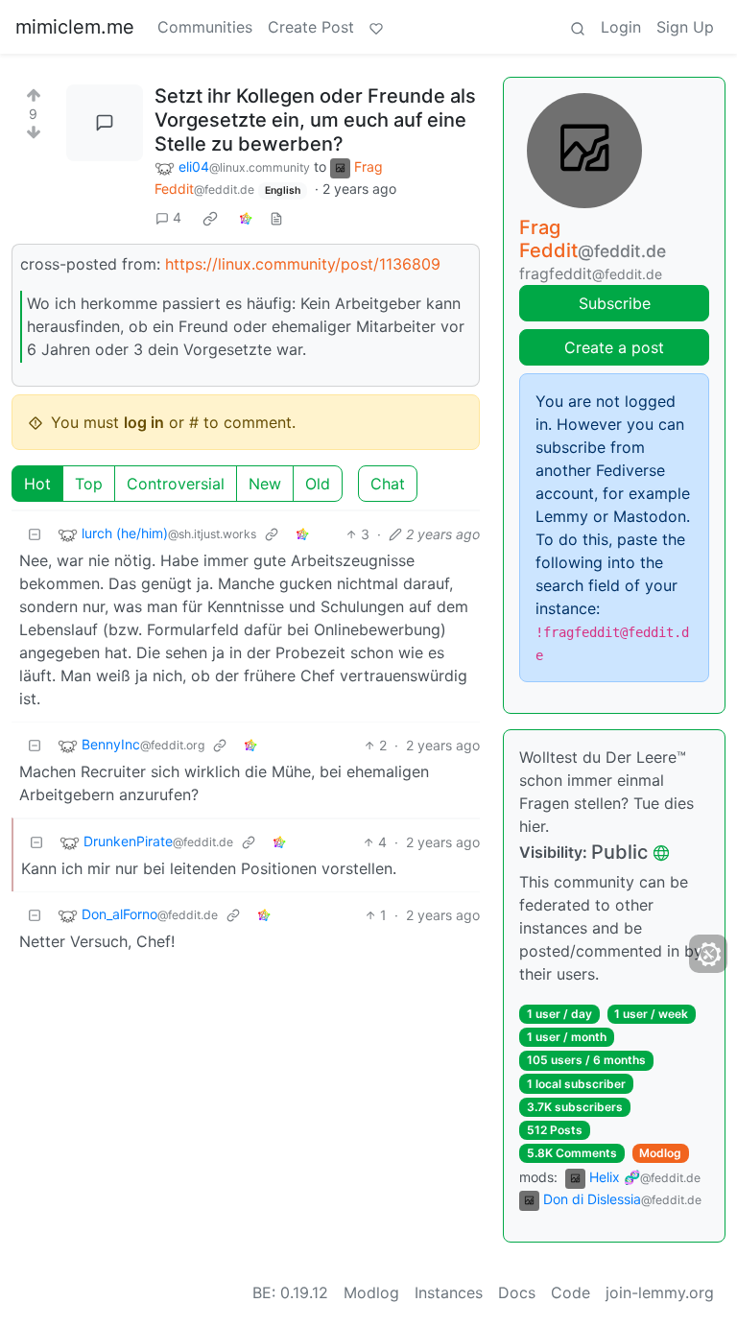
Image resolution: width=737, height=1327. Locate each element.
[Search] (577, 27)
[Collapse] (34, 534)
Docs (516, 1292)
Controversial (176, 483)
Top (89, 483)
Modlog (660, 1153)
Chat (387, 483)
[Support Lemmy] (376, 27)
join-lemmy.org (660, 1292)
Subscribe (615, 303)
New (265, 483)
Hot (37, 483)
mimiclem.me (74, 26)
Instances (449, 1292)
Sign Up (685, 26)
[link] (210, 218)
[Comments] (104, 122)
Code (570, 1292)
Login (621, 26)
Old (317, 483)
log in (144, 422)
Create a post (614, 347)
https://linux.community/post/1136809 (302, 263)
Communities (204, 26)
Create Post (311, 26)
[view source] (276, 217)
